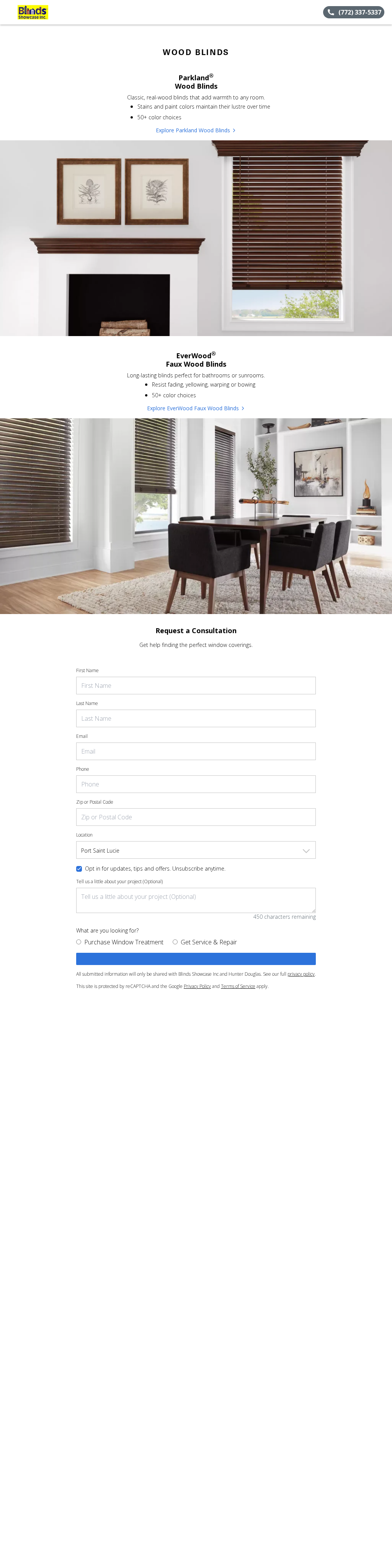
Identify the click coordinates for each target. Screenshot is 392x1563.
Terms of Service (238, 986)
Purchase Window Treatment (123, 942)
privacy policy (301, 974)
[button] (9, 12)
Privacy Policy (197, 986)
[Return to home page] (41, 12)
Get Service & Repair (209, 942)
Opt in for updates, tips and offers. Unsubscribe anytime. (155, 868)
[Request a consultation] (196, 959)
